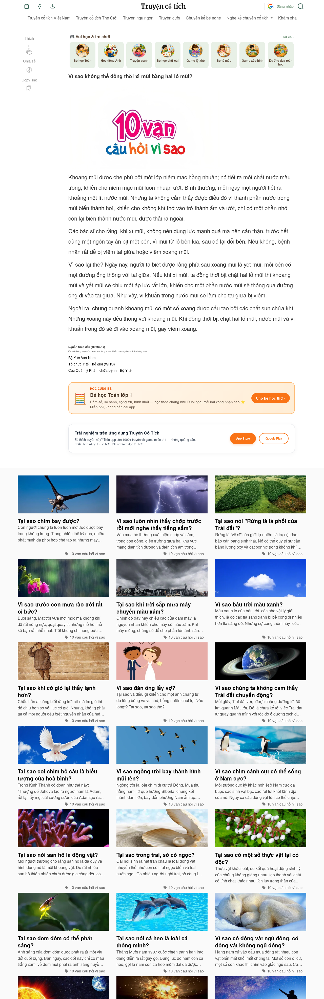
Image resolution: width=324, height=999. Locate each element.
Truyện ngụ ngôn (138, 18)
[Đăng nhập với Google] (270, 6)
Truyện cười (169, 18)
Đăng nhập (285, 6)
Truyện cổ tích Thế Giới (96, 18)
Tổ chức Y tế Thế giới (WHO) (91, 363)
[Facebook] (39, 6)
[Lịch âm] (26, 6)
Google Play (274, 438)
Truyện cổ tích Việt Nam (49, 18)
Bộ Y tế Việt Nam (82, 357)
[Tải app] (52, 6)
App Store (243, 438)
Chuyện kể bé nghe (203, 18)
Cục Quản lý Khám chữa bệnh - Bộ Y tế (100, 370)
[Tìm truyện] (300, 6)
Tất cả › (288, 37)
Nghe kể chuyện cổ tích (248, 18)
